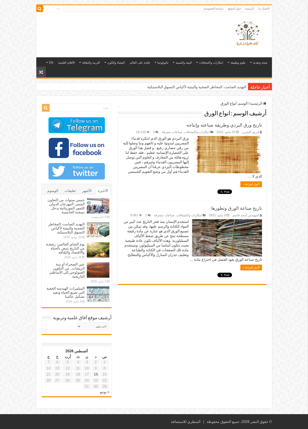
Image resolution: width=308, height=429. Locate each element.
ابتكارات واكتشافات (211, 62)
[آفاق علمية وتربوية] (248, 33)
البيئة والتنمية (184, 62)
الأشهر (87, 191)
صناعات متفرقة (172, 132)
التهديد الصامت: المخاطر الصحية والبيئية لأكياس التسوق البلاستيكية (196, 87)
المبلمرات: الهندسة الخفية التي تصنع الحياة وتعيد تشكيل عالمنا (65, 292)
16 (96, 374)
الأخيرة (103, 191)
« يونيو (104, 392)
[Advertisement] (122, 27)
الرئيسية (256, 103)
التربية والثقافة (91, 62)
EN (51, 62)
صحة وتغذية (260, 62)
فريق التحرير (250, 132)
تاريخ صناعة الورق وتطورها (236, 208)
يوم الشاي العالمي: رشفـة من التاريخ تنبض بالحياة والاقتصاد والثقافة (65, 248)
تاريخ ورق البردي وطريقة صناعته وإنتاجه (224, 124)
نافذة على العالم (140, 62)
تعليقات (70, 191)
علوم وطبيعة (238, 62)
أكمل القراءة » (251, 184)
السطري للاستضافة (185, 422)
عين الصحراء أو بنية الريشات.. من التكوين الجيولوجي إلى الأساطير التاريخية (67, 270)
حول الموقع (234, 8)
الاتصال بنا (264, 8)
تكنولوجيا (162, 62)
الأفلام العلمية (66, 62)
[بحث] (39, 8)
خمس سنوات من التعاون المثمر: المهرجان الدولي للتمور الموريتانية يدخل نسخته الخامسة (66, 206)
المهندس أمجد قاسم (245, 215)
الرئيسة (249, 8)
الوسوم (52, 191)
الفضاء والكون (116, 62)
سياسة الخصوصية (213, 8)
